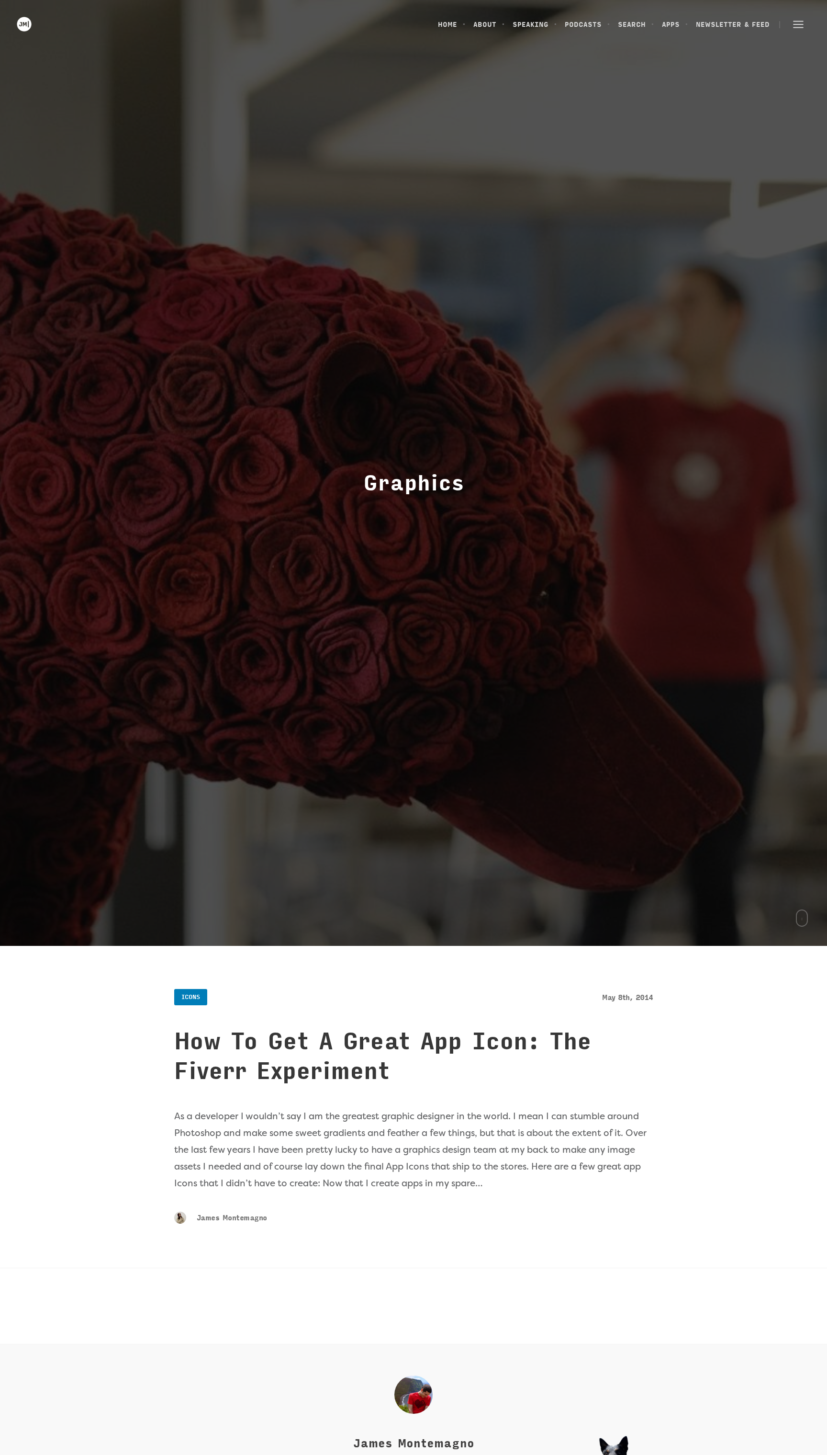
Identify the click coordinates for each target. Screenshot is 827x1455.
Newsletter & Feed (733, 25)
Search (632, 25)
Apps (671, 25)
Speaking (530, 25)
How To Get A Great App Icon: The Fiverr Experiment (382, 1056)
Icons (190, 997)
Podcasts (583, 25)
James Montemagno (230, 1218)
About (484, 25)
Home (447, 25)
